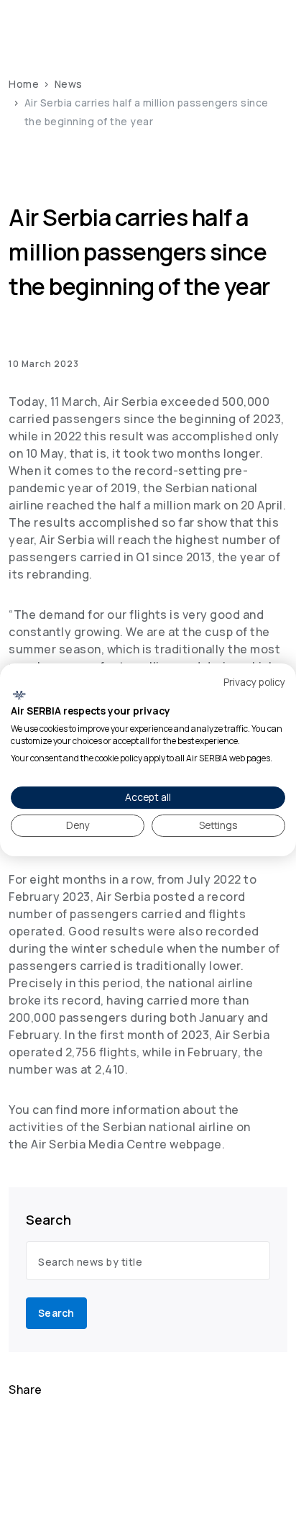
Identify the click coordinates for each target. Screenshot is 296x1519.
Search (56, 1313)
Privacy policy (254, 681)
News (69, 84)
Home (24, 84)
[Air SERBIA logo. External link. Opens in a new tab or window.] (19, 695)
